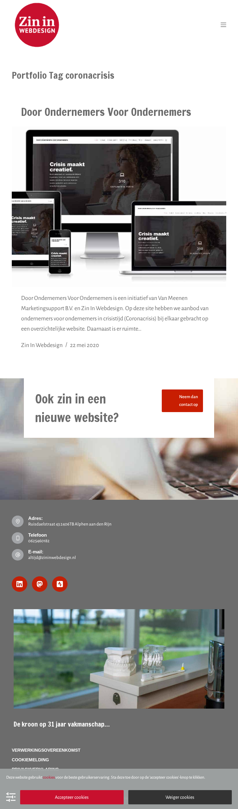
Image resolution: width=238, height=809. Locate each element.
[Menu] (223, 25)
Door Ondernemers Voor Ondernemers (106, 112)
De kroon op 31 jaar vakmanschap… (62, 724)
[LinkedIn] (19, 584)
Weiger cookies (179, 797)
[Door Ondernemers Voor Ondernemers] (119, 206)
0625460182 (39, 541)
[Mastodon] (39, 584)
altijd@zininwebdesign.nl (52, 557)
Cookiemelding (30, 759)
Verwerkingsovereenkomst (46, 750)
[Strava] (60, 584)
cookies (49, 777)
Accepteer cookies (72, 797)
